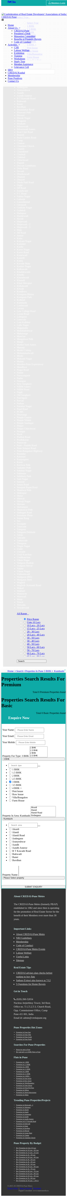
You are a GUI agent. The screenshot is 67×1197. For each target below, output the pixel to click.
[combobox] (34, 87)
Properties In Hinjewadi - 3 (24, 1105)
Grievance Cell (21, 67)
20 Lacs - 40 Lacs (36, 634)
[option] (22, 87)
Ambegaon (17, 838)
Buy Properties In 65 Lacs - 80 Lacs (27, 1173)
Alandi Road (18, 835)
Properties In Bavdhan (23, 1128)
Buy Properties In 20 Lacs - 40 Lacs (27, 1157)
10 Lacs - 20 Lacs (36, 625)
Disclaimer (37, 1188)
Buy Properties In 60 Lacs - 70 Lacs (27, 1171)
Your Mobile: (8, 742)
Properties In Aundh (22, 1117)
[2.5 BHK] (38, 755)
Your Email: (8, 736)
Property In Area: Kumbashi (16, 815)
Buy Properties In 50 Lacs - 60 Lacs (27, 1166)
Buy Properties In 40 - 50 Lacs (25, 1164)
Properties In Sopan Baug (24, 1133)
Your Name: (8, 730)
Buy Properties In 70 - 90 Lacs (25, 1178)
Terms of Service (25, 1188)
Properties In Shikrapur (23, 1107)
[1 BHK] (38, 748)
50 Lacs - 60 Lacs (36, 647)
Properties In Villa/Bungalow (25, 1083)
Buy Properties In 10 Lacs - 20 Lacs (27, 1150)
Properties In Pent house (23, 1078)
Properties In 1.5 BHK (23, 1064)
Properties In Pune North (24, 1039)
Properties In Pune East (23, 1032)
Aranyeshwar (18, 841)
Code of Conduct (22, 42)
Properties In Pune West (23, 1035)
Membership (14, 75)
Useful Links (22, 956)
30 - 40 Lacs (33, 641)
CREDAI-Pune (21, 30)
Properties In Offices (22, 1090)
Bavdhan (16, 860)
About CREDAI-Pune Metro (30, 934)
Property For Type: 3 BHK (15, 756)
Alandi (15, 832)
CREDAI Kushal (16, 72)
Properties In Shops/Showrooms (26, 1092)
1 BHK (16, 769)
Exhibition (19, 53)
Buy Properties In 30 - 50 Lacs (25, 1159)
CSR (16, 47)
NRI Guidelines (24, 938)
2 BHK (16, 775)
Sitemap (20, 960)
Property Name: (10, 874)
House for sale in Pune (23, 1049)
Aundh (15, 844)
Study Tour (19, 61)
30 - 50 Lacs (33, 638)
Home (11, 25)
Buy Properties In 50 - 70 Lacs (25, 1169)
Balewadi (17, 854)
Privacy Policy (12, 1188)
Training (18, 56)
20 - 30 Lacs (33, 631)
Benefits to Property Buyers (27, 39)
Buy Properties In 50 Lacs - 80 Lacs (27, 1176)
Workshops (19, 58)
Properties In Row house (23, 1081)
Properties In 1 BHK (22, 1062)
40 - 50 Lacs (33, 644)
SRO (10, 70)
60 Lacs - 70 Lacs (36, 653)
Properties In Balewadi (23, 1124)
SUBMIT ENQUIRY (33, 887)
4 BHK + (17, 788)
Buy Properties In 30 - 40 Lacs (25, 1162)
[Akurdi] (43, 807)
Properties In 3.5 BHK (23, 1074)
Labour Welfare (21, 50)
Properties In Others (22, 1095)
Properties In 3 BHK (22, 1071)
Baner (15, 857)
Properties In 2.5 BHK (23, 1069)
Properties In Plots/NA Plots (25, 1088)
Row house (18, 794)
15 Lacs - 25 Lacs (36, 628)
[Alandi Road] (43, 813)
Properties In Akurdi (22, 1110)
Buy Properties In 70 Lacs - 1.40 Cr (27, 1180)
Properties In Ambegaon (23, 1114)
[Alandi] (43, 810)
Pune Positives (15, 78)
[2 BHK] (38, 753)
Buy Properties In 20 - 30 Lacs (25, 1155)
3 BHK (16, 782)
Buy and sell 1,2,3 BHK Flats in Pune (28, 1052)
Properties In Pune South (24, 1037)
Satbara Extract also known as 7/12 (33, 980)
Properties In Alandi (22, 1112)
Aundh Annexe (19, 847)
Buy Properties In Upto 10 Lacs (26, 1148)
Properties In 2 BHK (22, 1067)
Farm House (18, 800)
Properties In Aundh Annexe (25, 1119)
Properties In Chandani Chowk (25, 1138)
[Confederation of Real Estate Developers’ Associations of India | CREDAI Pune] (8, 2)
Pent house (17, 791)
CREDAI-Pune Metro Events (30, 949)
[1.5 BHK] (38, 750)
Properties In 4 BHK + (23, 1076)
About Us (13, 28)
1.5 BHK (17, 772)
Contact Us (13, 81)
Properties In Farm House (24, 1085)
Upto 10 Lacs (33, 622)
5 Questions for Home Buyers (30, 984)
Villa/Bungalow (20, 797)
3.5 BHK (17, 785)
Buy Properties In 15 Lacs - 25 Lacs (27, 1152)
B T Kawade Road (21, 851)
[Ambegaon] (43, 815)
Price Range (33, 619)
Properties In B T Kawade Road (26, 1121)
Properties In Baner (22, 1126)
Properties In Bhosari (22, 1131)
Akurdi (15, 829)
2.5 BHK (17, 778)
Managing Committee (24, 36)
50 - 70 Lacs (33, 650)
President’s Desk (22, 33)
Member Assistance (23, 64)
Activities (13, 44)
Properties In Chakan (22, 1135)
